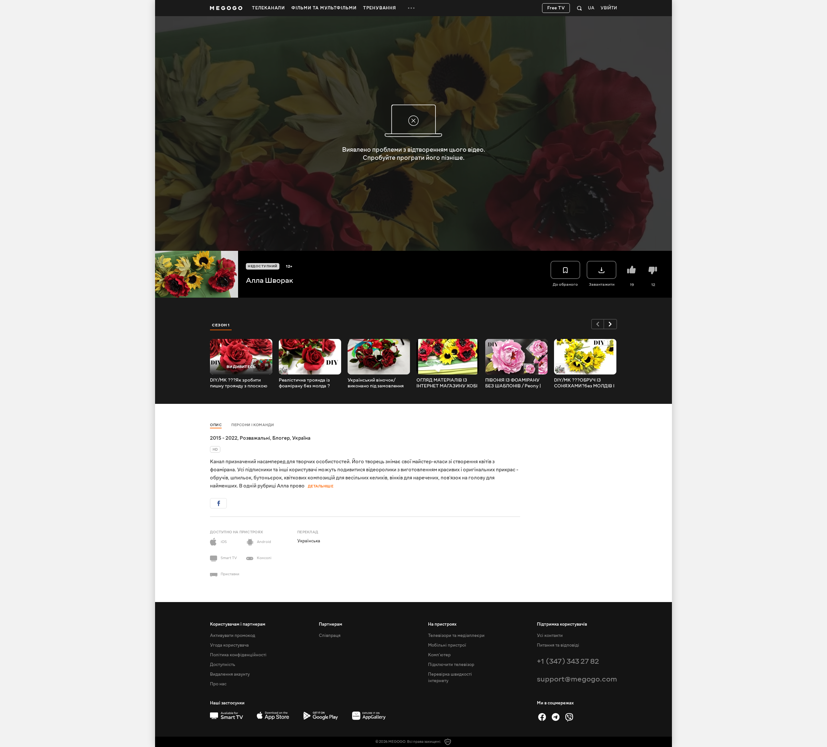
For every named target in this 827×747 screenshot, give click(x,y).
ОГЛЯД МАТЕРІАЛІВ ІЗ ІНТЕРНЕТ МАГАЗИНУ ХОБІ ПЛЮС (446, 383)
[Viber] (569, 717)
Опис (216, 425)
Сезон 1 (221, 325)
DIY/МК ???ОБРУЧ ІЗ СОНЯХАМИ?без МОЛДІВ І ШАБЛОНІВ (584, 383)
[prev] (597, 324)
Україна (301, 438)
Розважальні (255, 438)
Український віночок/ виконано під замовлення (376, 383)
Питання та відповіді (558, 645)
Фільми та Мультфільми (324, 8)
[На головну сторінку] (226, 8)
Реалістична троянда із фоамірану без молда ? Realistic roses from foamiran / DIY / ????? (304, 383)
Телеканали (268, 8)
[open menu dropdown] (411, 8)
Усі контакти (550, 636)
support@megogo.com (577, 679)
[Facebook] (542, 717)
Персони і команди (252, 425)
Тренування (379, 8)
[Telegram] (555, 717)
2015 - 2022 (223, 438)
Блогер (281, 438)
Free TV (556, 8)
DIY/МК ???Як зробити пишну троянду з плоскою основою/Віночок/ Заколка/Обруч (238, 383)
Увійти (609, 8)
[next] (610, 324)
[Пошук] (579, 8)
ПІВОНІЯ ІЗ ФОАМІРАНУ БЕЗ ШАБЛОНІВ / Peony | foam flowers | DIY (513, 383)
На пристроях (442, 624)
